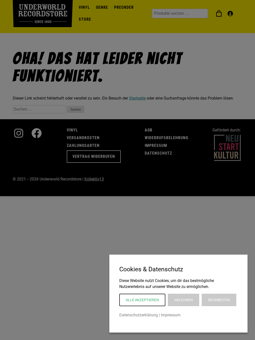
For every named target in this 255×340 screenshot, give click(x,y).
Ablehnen (183, 300)
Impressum (171, 315)
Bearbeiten (219, 300)
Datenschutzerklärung (138, 315)
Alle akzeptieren (142, 300)
